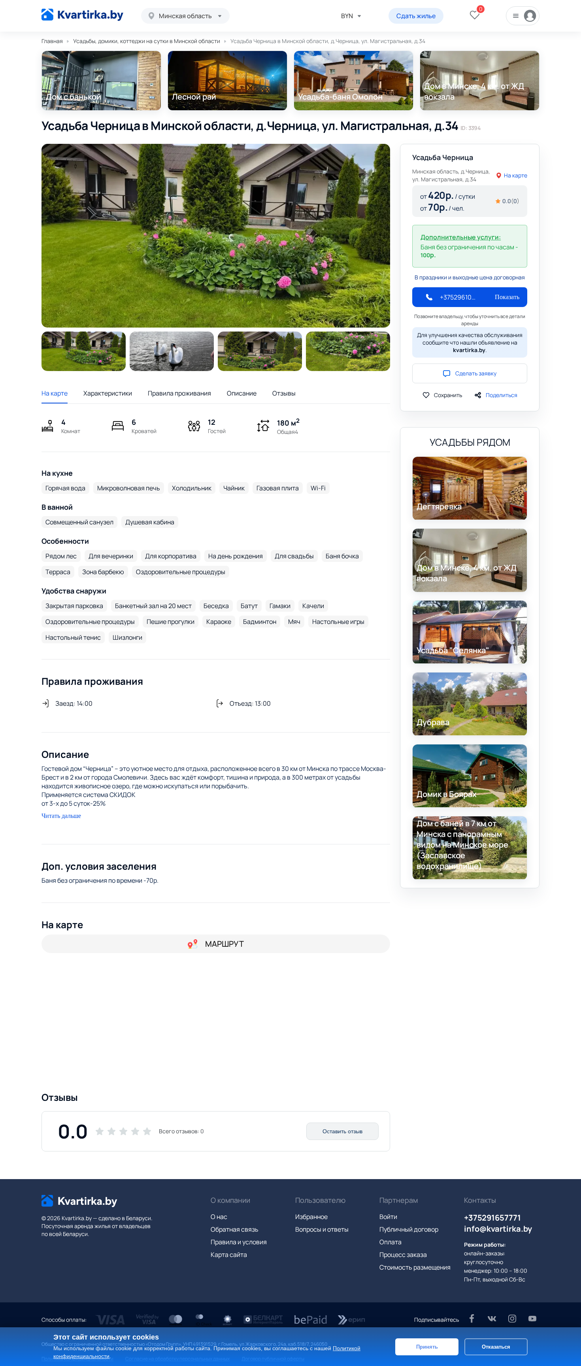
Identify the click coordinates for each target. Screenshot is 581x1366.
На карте (55, 393)
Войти (388, 1216)
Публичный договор (408, 1229)
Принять (427, 1346)
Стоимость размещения (415, 1267)
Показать (507, 297)
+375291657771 (492, 1217)
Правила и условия (239, 1242)
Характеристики (107, 393)
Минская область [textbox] (185, 15)
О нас (219, 1216)
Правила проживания (179, 393)
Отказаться (496, 1346)
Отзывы (284, 393)
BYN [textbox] (347, 15)
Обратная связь (234, 1229)
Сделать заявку (475, 373)
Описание (242, 393)
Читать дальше (61, 815)
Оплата (390, 1242)
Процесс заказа (403, 1254)
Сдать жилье (416, 15)
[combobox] (185, 16)
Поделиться (501, 395)
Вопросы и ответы (322, 1229)
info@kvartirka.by (498, 1228)
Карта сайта (229, 1254)
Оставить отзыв (342, 1131)
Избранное (311, 1216)
